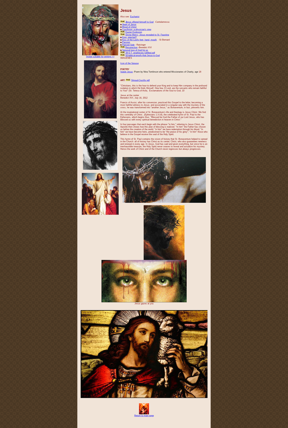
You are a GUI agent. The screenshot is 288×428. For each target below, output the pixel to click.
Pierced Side (128, 45)
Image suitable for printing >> (100, 56)
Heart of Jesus (129, 24)
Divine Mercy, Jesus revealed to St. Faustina (147, 35)
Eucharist (134, 16)
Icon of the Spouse (129, 63)
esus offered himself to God (140, 22)
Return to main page (144, 415)
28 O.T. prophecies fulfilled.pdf (140, 53)
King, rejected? (129, 37)
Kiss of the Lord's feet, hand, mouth (139, 40)
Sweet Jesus (126, 72)
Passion (126, 42)
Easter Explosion (134, 32)
